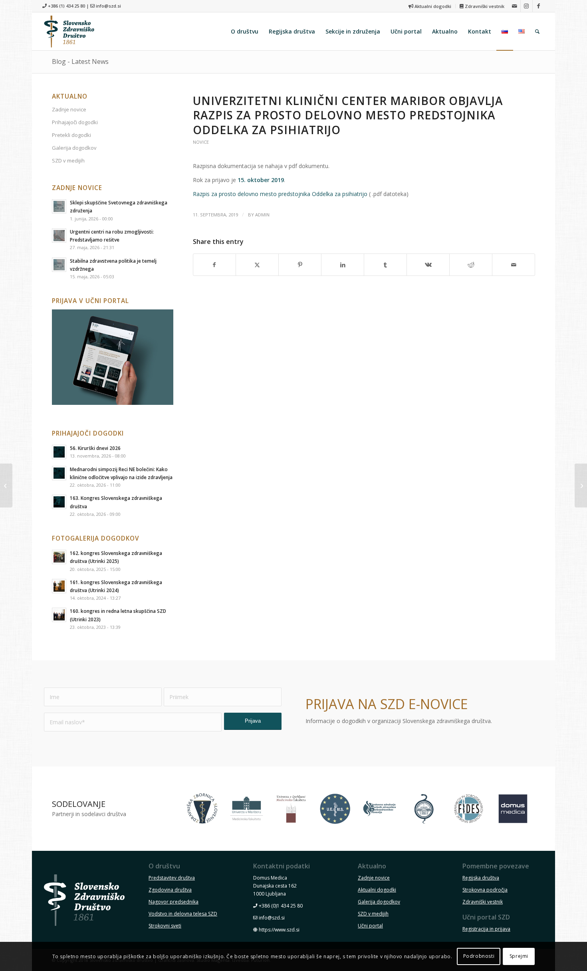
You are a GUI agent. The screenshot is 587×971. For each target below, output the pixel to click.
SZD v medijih (68, 160)
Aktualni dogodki (432, 6)
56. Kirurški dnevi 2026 (95, 448)
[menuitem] (430, 6)
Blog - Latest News (80, 61)
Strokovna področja (485, 889)
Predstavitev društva (172, 877)
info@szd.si (108, 6)
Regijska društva (480, 877)
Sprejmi (519, 956)
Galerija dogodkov (74, 147)
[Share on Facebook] (214, 264)
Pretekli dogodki (71, 135)
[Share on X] (257, 264)
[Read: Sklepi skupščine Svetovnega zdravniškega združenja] (59, 206)
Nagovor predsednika (173, 901)
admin (262, 215)
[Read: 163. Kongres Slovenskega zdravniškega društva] (59, 502)
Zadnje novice (69, 109)
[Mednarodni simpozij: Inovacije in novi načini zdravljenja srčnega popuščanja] (581, 485)
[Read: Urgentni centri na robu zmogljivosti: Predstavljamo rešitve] (59, 235)
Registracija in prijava (486, 928)
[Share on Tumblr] (385, 264)
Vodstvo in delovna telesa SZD (183, 913)
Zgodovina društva (170, 889)
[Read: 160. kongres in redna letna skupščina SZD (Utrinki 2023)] (59, 615)
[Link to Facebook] (539, 6)
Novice (201, 142)
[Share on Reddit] (471, 264)
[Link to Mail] (514, 6)
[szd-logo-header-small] (69, 31)
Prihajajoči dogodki (75, 122)
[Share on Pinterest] (300, 264)
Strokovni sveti (165, 925)
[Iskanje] (537, 31)
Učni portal (370, 925)
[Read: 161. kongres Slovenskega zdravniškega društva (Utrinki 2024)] (59, 586)
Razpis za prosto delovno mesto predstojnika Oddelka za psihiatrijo (280, 194)
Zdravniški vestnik (484, 6)
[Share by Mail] (513, 264)
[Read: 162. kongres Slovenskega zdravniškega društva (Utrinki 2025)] (59, 557)
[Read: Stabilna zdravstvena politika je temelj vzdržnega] (59, 265)
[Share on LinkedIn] (342, 264)
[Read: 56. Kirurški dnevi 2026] (59, 452)
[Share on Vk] (428, 264)
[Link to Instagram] (526, 6)
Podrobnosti (479, 956)
